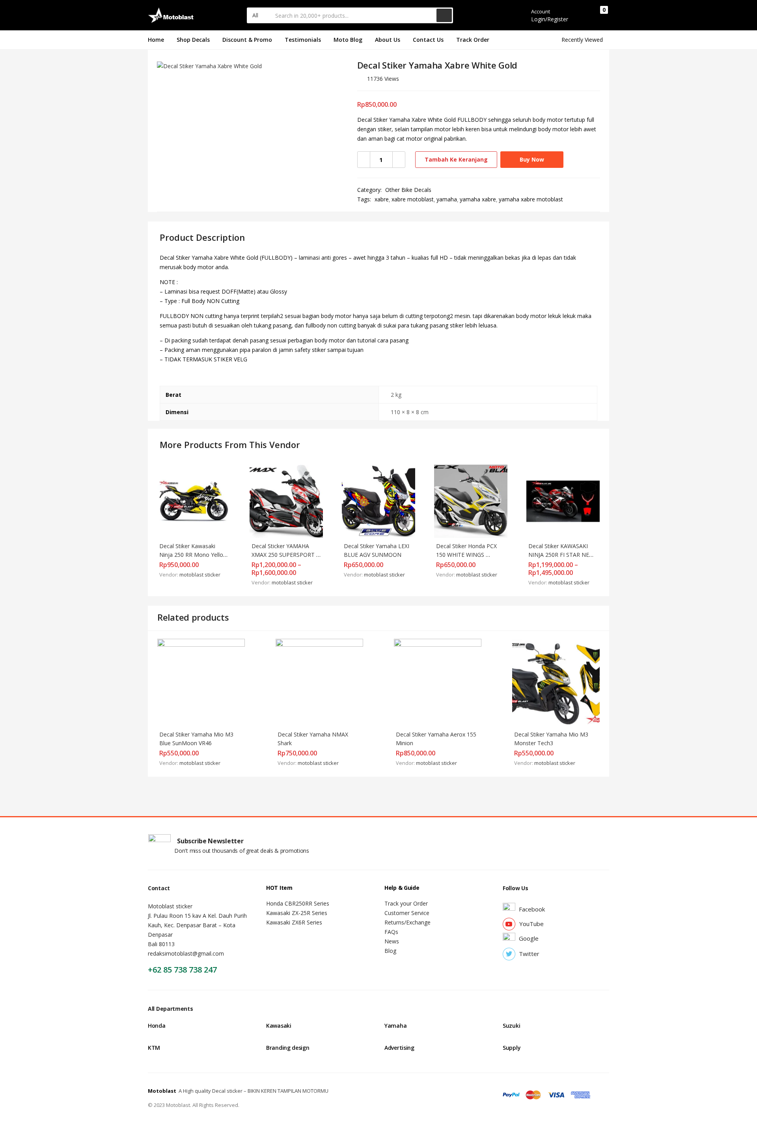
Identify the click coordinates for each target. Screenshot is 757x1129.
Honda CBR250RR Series (297, 903)
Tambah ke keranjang (456, 159)
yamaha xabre (478, 199)
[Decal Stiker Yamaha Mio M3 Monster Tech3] (556, 682)
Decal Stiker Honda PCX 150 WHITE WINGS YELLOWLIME (467, 554)
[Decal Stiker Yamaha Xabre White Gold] (550, 81)
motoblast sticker (199, 574)
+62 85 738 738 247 (182, 969)
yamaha (446, 199)
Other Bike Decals (408, 189)
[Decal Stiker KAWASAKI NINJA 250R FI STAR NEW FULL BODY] (563, 500)
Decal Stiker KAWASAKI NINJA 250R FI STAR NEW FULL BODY (562, 554)
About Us (387, 39)
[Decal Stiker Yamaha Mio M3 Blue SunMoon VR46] (201, 682)
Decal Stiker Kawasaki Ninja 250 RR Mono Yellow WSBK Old (194, 554)
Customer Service (406, 913)
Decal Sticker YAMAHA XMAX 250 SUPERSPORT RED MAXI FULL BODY (284, 554)
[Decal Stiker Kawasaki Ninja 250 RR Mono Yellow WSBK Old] (194, 500)
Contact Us (428, 39)
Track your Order (406, 903)
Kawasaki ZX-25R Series (296, 913)
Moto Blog (348, 39)
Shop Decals (193, 39)
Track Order (472, 39)
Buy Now (532, 159)
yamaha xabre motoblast (531, 199)
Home (156, 39)
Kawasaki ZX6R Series (294, 922)
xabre (382, 199)
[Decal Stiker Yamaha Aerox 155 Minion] (437, 682)
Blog (390, 950)
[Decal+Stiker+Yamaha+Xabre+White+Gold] (562, 81)
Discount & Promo (247, 39)
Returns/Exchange (407, 922)
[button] (259, 15)
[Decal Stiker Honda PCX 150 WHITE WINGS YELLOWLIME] (470, 500)
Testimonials (303, 39)
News (391, 941)
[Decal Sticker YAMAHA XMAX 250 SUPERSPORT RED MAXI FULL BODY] (286, 500)
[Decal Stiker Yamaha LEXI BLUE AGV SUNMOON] (378, 500)
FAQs (391, 932)
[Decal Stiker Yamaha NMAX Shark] (319, 682)
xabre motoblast (413, 199)
